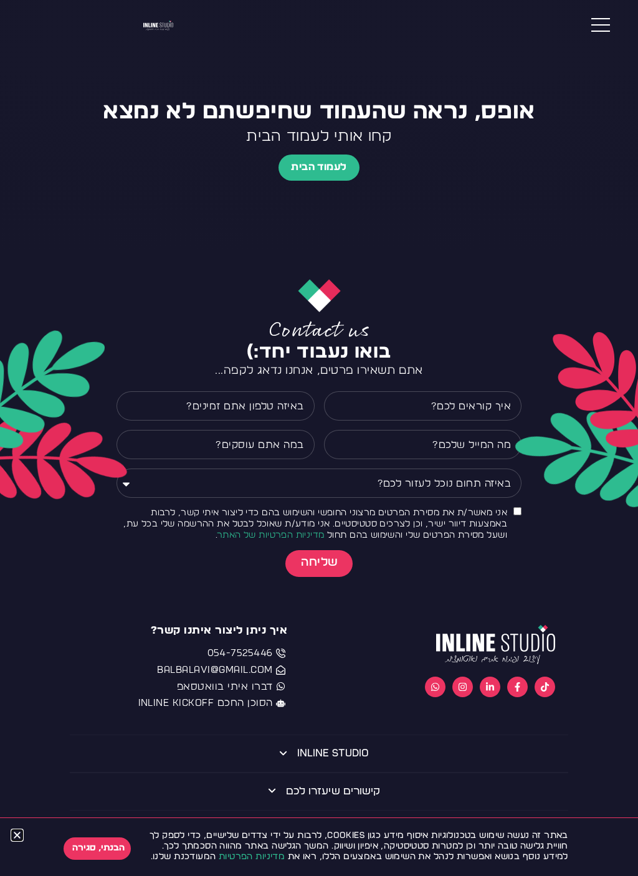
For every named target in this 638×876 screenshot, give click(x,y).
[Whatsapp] (435, 687)
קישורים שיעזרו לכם (333, 791)
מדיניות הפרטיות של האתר (271, 535)
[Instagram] (462, 687)
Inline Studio (333, 753)
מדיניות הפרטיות (252, 856)
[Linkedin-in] (490, 687)
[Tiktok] (545, 687)
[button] (17, 835)
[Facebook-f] (517, 687)
